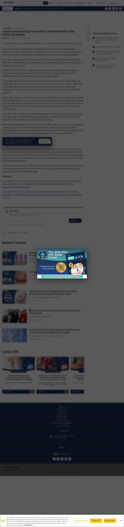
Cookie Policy (28, 525)
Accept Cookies (110, 520)
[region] (62, 521)
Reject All (96, 520)
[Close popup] (84, 251)
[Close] (121, 520)
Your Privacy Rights (81, 520)
